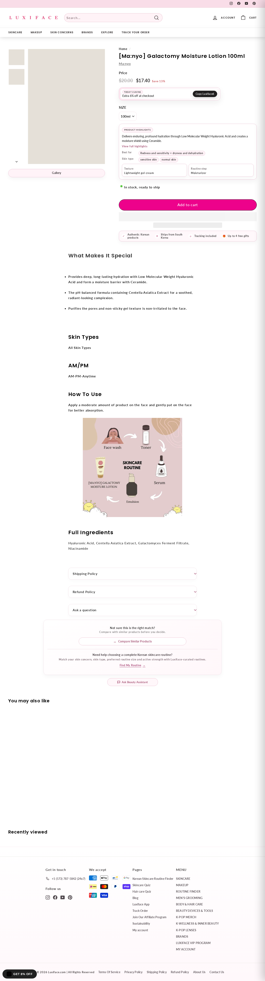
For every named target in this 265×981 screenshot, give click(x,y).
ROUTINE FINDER (188, 891)
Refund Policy (84, 592)
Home (123, 49)
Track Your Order (136, 32)
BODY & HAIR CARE (189, 904)
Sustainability (141, 923)
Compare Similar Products (135, 641)
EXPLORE (107, 32)
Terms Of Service (109, 972)
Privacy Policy (133, 972)
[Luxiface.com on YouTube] (62, 897)
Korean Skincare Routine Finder (152, 878)
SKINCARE (15, 32)
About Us (199, 972)
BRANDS (87, 32)
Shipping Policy (85, 574)
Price (123, 73)
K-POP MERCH (186, 917)
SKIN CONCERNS (61, 32)
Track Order (140, 910)
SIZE (122, 107)
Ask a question (84, 610)
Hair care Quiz (141, 891)
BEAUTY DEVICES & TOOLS (194, 910)
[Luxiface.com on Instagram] (48, 897)
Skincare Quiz (141, 885)
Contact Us (217, 972)
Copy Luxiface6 (205, 93)
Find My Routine (133, 665)
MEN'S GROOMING (189, 898)
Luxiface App (141, 904)
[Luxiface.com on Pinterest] (70, 897)
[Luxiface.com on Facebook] (55, 897)
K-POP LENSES (186, 930)
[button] (188, 216)
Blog (135, 898)
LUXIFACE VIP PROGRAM (193, 943)
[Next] (16, 160)
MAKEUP (36, 32)
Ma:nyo (125, 63)
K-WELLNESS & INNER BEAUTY (197, 923)
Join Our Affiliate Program (149, 917)
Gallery (56, 173)
